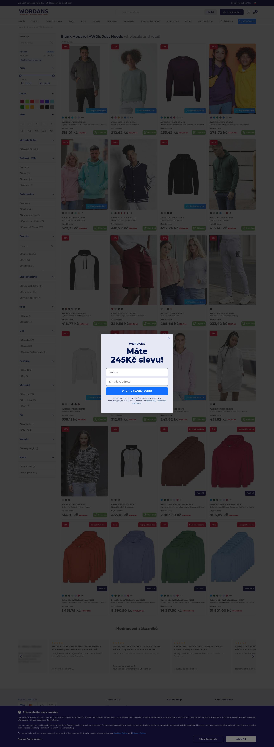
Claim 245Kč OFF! (137, 391)
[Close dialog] (168, 338)
